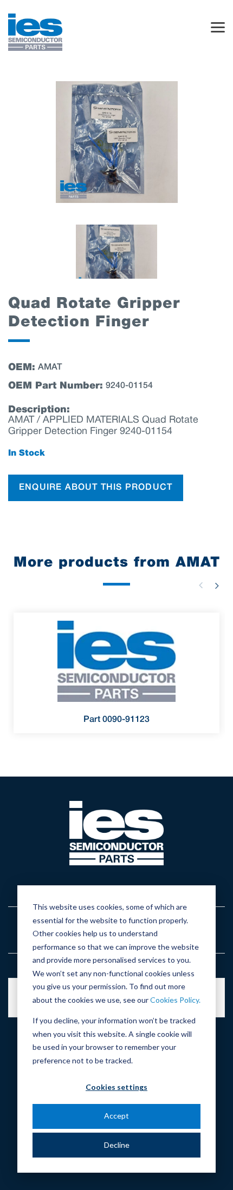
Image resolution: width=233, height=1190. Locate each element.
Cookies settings (116, 1087)
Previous (200, 585)
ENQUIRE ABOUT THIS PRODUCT (95, 487)
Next (217, 585)
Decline (117, 1144)
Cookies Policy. (175, 999)
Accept (116, 1115)
